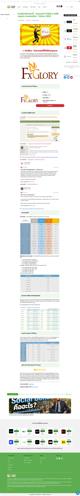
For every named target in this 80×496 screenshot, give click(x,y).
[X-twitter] (61, 6)
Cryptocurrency (11, 457)
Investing (10, 469)
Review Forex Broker (28, 460)
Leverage (22, 265)
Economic (10, 467)
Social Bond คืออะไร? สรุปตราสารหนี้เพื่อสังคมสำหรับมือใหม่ (21, 415)
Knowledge (25, 7)
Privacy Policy (10, 488)
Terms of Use (9, 489)
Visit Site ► (75, 25)
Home (19, 7)
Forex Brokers (27, 457)
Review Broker (35, 387)
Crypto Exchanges (27, 462)
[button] (13, 14)
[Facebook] (57, 6)
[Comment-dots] (77, 493)
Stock (9, 460)
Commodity (10, 465)
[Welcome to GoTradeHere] (11, 7)
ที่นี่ (39, 304)
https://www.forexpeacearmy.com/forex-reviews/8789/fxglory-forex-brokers (40, 157)
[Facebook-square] (57, 458)
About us (45, 7)
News (39, 7)
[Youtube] (59, 6)
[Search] (72, 7)
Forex (9, 462)
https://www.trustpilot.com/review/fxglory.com (33, 208)
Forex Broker (33, 7)
